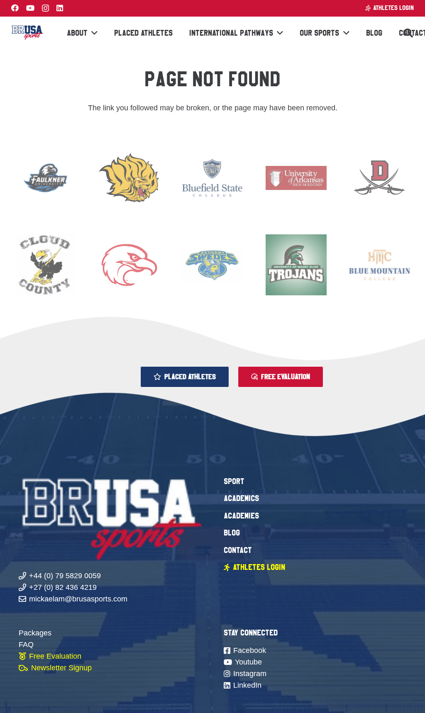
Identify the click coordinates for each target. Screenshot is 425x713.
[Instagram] (45, 8)
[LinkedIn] (59, 8)
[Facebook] (15, 8)
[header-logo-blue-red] (27, 33)
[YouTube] (30, 8)
